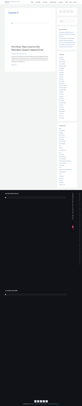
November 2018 (62, 102)
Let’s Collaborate (79, 220)
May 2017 (61, 115)
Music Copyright (62, 158)
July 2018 (61, 104)
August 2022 (61, 68)
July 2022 (61, 70)
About (66, 2)
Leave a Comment (15, 53)
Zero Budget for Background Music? (66, 44)
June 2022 (61, 72)
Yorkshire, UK (62, 184)
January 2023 (62, 63)
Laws (60, 152)
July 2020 (61, 92)
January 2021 (62, 83)
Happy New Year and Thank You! (66, 46)
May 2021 (61, 79)
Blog (70, 2)
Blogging (61, 132)
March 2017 (61, 117)
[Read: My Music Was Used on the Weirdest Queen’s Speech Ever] (30, 33)
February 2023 (62, 61)
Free (60, 145)
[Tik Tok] (47, 401)
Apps (60, 128)
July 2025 (61, 57)
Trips (60, 173)
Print (60, 167)
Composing (61, 139)
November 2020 (62, 87)
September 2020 (62, 89)
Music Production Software (64, 160)
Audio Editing (62, 130)
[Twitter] (41, 401)
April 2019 (61, 98)
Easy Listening (62, 143)
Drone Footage (62, 141)
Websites (61, 180)
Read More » (14, 65)
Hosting (60, 147)
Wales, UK (61, 178)
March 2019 (61, 100)
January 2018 (62, 111)
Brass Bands (61, 135)
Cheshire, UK (61, 137)
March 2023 (61, 59)
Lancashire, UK (62, 150)
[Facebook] (38, 401)
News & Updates (62, 163)
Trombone (61, 176)
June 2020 (61, 94)
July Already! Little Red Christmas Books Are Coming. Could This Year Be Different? (67, 34)
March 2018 (61, 109)
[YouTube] (35, 401)
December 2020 (62, 85)
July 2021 (61, 76)
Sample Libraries (62, 171)
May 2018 (61, 107)
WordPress (61, 182)
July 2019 (61, 96)
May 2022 (61, 74)
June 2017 (61, 113)
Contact (74, 2)
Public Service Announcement (65, 169)
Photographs (61, 165)
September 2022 (62, 66)
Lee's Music (21, 53)
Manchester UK (62, 156)
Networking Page (79, 238)
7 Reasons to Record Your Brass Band (66, 38)
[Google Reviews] (44, 401)
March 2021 (61, 81)
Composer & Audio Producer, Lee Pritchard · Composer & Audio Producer (44, 403)
